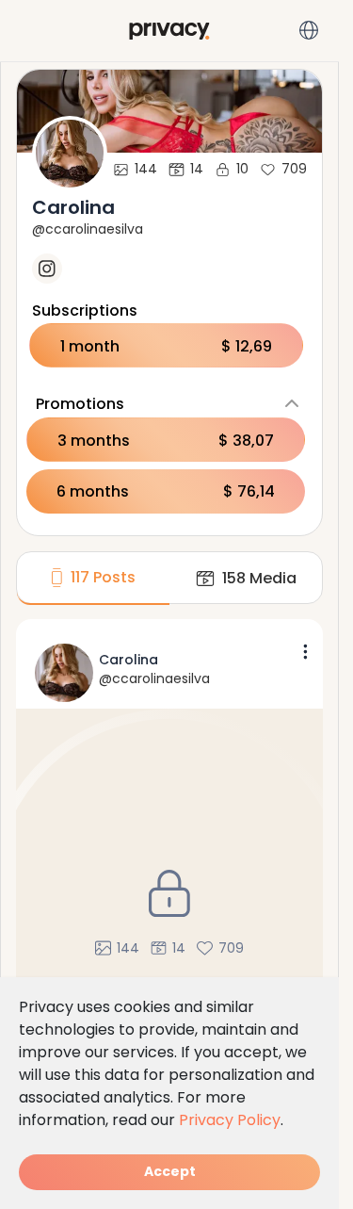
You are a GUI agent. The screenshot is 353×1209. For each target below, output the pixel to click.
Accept (170, 1171)
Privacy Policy (230, 1120)
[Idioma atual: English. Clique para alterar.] (309, 30)
